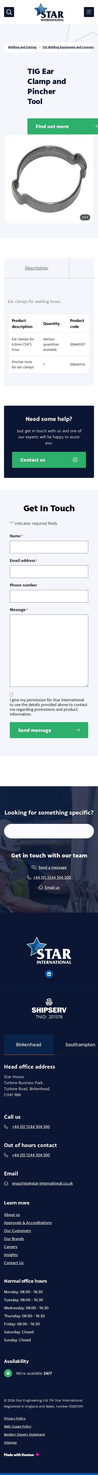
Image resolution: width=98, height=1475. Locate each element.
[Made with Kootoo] (49, 1454)
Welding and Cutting (22, 47)
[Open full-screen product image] (49, 179)
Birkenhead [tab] (28, 1045)
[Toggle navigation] (89, 12)
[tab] (36, 268)
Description (36, 268)
